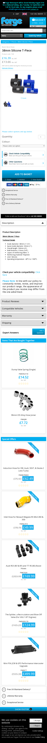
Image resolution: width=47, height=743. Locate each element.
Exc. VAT (33, 26)
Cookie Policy (40, 737)
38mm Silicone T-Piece (25, 42)
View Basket (37, 180)
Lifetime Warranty (15, 696)
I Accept (37, 720)
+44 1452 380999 (36, 14)
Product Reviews (10, 301)
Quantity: (7, 136)
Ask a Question (40, 332)
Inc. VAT (42, 26)
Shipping (6, 322)
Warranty (7, 315)
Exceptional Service (15, 702)
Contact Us (34, 9)
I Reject (37, 725)
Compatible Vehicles (12, 308)
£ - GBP (16, 14)
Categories (6, 42)
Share (9, 180)
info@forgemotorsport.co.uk (19, 9)
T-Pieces (14, 42)
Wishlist (22, 180)
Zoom (24, 98)
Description (8, 222)
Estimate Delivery (7, 68)
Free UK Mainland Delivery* (19, 689)
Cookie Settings (37, 731)
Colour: (6, 141)
